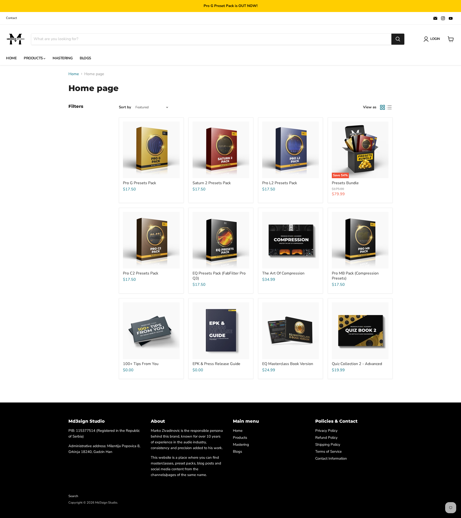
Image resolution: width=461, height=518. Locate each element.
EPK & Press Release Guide (216, 363)
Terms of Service (328, 451)
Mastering (63, 58)
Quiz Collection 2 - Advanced (357, 363)
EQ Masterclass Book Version (287, 363)
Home (11, 58)
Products (33, 58)
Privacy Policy (326, 430)
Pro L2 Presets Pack (279, 183)
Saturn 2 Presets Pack (212, 183)
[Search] (397, 39)
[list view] (389, 107)
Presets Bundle (345, 183)
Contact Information (331, 458)
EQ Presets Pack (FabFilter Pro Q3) (219, 276)
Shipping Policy (327, 444)
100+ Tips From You (140, 363)
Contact (11, 18)
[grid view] (382, 107)
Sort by (125, 107)
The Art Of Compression (283, 273)
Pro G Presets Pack (139, 183)
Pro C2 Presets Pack (140, 273)
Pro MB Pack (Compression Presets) (355, 276)
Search (73, 496)
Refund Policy (326, 437)
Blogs (85, 58)
